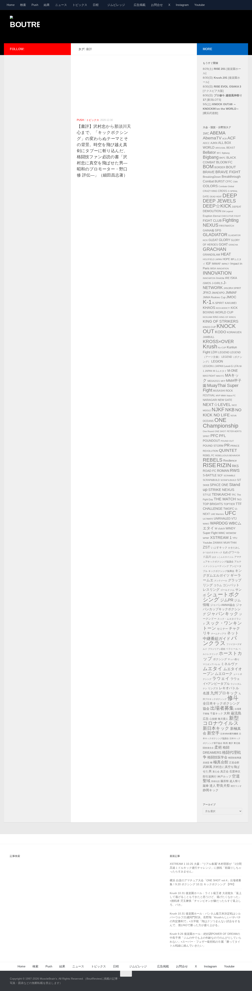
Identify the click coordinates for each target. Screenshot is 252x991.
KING (216, 317)
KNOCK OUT (219, 329)
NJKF (218, 409)
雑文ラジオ (236, 786)
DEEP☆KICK (217, 206)
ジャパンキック (222, 613)
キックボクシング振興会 (221, 571)
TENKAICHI (221, 494)
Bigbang (211, 157)
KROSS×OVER (218, 341)
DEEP (229, 196)
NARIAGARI (210, 399)
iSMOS (207, 283)
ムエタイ (212, 668)
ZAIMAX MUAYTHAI (225, 542)
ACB (224, 138)
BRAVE (209, 172)
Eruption (207, 216)
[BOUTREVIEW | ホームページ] (25, 25)
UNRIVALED (222, 518)
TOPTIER (229, 504)
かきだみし (234, 547)
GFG (218, 230)
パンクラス (220, 640)
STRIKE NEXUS (221, 490)
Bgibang (226, 153)
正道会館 (234, 762)
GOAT (223, 244)
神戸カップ (224, 776)
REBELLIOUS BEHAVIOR (227, 455)
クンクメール (220, 580)
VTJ (234, 518)
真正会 (224, 771)
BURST (220, 181)
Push (35, 4)
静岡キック (211, 790)
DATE (206, 196)
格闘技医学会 (217, 757)
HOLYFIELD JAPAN (212, 259)
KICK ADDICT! (223, 308)
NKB (229, 409)
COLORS (210, 186)
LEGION (217, 361)
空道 (236, 776)
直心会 (216, 771)
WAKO (206, 524)
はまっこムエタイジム (222, 557)
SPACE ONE (219, 485)
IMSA (213, 268)
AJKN (213, 142)
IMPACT (226, 264)
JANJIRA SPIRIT (232, 288)
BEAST (230, 147)
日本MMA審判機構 (229, 733)
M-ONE (232, 370)
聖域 (206, 781)
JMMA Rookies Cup (214, 297)
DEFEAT (236, 206)
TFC (234, 494)
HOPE (226, 259)
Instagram (182, 4)
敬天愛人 (223, 719)
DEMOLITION (212, 211)
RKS (235, 466)
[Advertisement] (170, 26)
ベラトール (232, 649)
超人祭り (235, 781)
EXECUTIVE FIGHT (231, 216)
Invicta (220, 278)
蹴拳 (206, 785)
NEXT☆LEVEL (217, 404)
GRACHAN (214, 249)
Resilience (230, 460)
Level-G (228, 366)
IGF (208, 263)
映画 (225, 743)
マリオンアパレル (211, 664)
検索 (23, 4)
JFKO (207, 292)
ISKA (233, 278)
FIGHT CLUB (212, 220)
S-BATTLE (210, 475)
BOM (208, 166)
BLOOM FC (224, 162)
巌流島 (236, 713)
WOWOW (231, 533)
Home (11, 4)
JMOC (231, 297)
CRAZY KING (210, 191)
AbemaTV (212, 138)
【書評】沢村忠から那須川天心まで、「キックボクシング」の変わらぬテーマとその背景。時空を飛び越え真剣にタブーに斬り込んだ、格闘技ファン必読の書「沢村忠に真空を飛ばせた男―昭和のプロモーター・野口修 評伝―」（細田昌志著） (104, 150)
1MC (206, 133)
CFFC (228, 181)
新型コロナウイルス (221, 720)
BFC (219, 153)
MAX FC (220, 376)
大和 (227, 713)
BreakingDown (212, 176)
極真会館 (220, 762)
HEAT (226, 254)
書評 (231, 743)
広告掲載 (139, 4)
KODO (220, 332)
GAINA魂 (208, 230)
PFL (222, 436)
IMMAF (216, 263)
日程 (96, 4)
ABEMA (217, 132)
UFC (230, 513)
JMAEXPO (218, 292)
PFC (214, 435)
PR (227, 445)
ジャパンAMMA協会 (222, 604)
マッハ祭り (233, 659)
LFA (236, 366)
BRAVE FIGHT (228, 172)
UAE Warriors (217, 514)
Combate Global (226, 186)
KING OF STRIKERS (220, 321)
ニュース (61, 4)
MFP (223, 381)
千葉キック (216, 713)
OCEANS (208, 421)
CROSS (222, 191)
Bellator (209, 152)
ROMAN (223, 471)
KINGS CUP (209, 327)
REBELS (212, 460)
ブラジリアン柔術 (216, 649)
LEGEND (223, 352)
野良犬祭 (223, 786)
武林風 (207, 766)
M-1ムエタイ (220, 371)
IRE (227, 278)
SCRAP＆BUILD (228, 480)
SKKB (206, 485)
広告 (206, 718)
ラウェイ (221, 678)
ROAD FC (209, 470)
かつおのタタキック (212, 552)
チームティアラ (218, 633)
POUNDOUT (211, 440)
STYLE (207, 494)
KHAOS (209, 308)
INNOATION (223, 268)
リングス (213, 688)
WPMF (206, 538)
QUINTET (228, 450)
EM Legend (227, 211)
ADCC (206, 143)
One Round (208, 431)
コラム (218, 585)
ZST (206, 547)
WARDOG (219, 523)
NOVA (233, 415)
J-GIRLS (217, 283)
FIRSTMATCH (226, 226)
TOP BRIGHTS (213, 504)
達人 (212, 785)
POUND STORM (213, 445)
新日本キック (216, 728)
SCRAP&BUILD (211, 480)
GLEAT (213, 240)
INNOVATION (217, 273)
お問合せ (157, 4)
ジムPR (226, 600)
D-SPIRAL (233, 191)
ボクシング (220, 659)
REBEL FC (208, 455)
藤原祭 (224, 781)
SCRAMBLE (229, 475)
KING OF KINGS (227, 317)
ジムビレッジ (116, 4)
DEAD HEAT (216, 196)
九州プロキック (224, 693)
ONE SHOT (220, 431)
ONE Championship (220, 423)
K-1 (207, 302)
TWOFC (228, 508)
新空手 (213, 733)
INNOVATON (209, 278)
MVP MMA (221, 395)
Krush (210, 346)
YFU (235, 538)
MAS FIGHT (209, 376)
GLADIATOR (215, 234)
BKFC (222, 157)
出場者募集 (222, 708)
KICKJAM (207, 317)
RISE (209, 465)
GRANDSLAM (211, 254)
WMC (221, 533)
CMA (235, 181)
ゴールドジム (227, 590)
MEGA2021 (214, 381)
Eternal (217, 216)
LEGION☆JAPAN (213, 366)
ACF (231, 138)
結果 (47, 4)
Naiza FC (231, 395)
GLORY (224, 240)
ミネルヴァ (229, 664)
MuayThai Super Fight (220, 388)
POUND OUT (227, 441)
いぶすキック (219, 547)
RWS (235, 470)
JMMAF (231, 292)
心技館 (213, 719)
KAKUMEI (231, 303)
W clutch (220, 528)
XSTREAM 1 (221, 538)
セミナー (222, 628)
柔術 (218, 747)
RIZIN (224, 465)
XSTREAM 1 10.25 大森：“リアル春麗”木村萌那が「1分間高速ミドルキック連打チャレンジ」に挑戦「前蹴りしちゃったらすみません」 (206, 867)
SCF (220, 475)
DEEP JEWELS (219, 200)
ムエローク (224, 674)
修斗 (232, 698)
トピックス (79, 4)
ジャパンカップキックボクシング (222, 609)
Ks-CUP (222, 347)
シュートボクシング (221, 597)
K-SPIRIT (218, 303)
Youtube (199, 4)
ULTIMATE (208, 519)
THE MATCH (225, 499)
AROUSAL (220, 148)
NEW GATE (225, 399)
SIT (239, 479)
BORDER (219, 167)
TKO (239, 499)
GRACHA (233, 245)
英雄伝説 (215, 781)
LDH (214, 352)
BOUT (231, 167)
